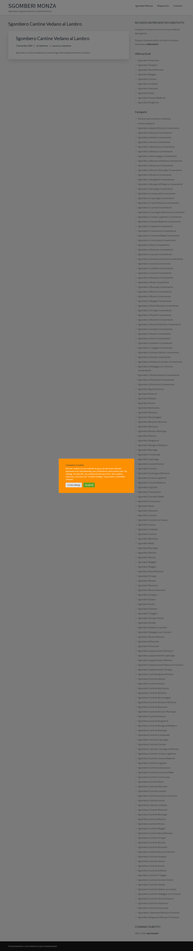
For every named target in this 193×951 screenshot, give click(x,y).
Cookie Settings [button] (73, 485)
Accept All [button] (89, 485)
